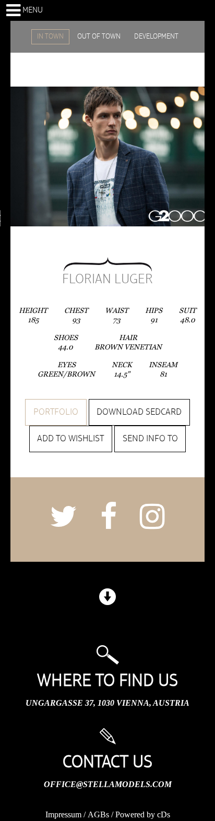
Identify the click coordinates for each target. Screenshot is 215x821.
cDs (163, 814)
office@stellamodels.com (108, 784)
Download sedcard (139, 412)
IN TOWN (50, 36)
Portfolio (55, 412)
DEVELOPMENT (156, 36)
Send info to (150, 438)
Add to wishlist (70, 438)
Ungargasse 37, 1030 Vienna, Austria (107, 702)
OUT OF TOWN (99, 36)
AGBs (98, 814)
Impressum (63, 814)
